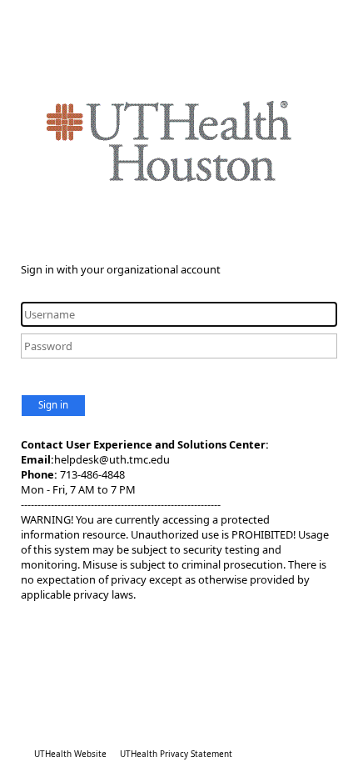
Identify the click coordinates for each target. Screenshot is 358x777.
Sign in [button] (53, 405)
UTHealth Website (70, 753)
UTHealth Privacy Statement (176, 753)
